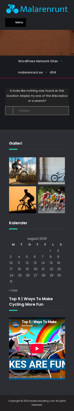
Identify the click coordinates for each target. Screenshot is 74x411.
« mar (13, 290)
